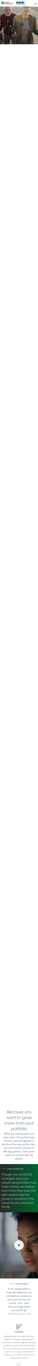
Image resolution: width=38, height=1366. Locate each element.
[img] (19, 22)
